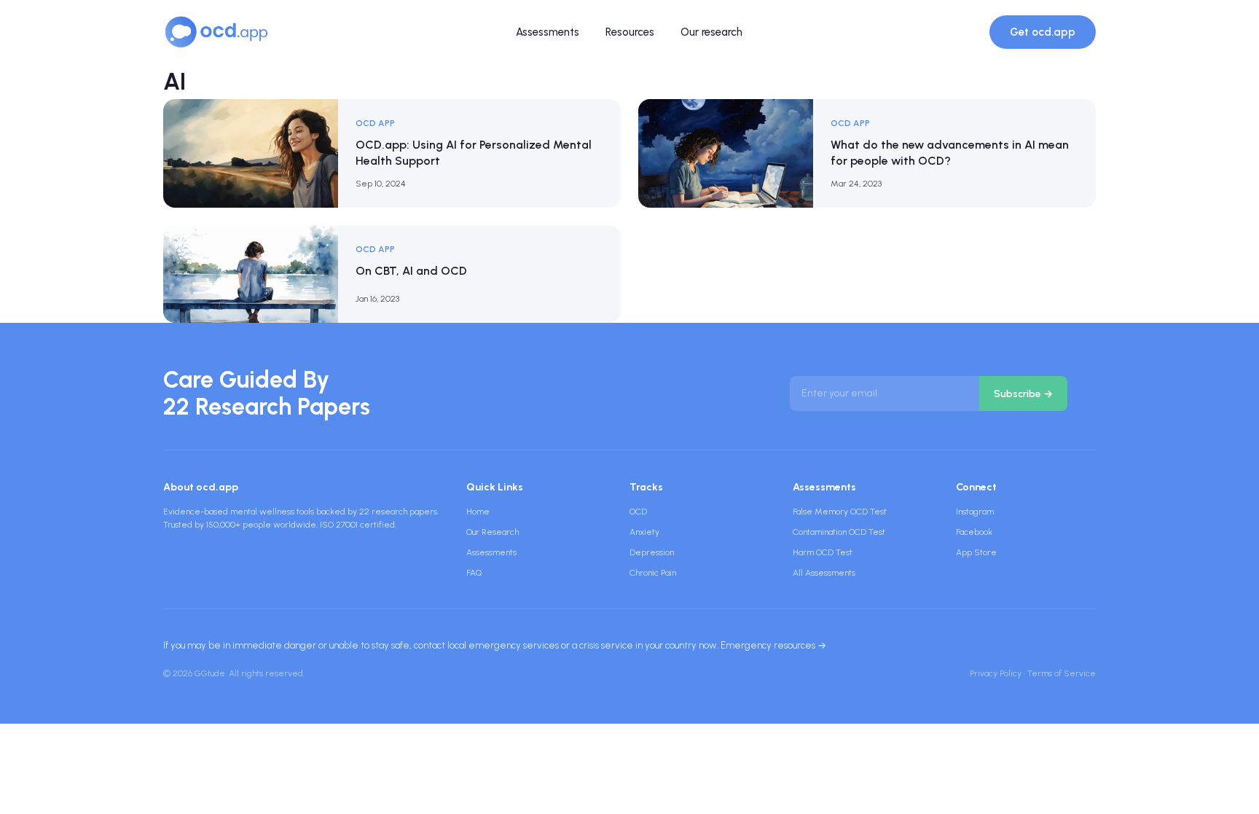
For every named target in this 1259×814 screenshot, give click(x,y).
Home (478, 511)
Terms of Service (1061, 673)
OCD (638, 511)
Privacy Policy (995, 673)
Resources (629, 32)
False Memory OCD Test (840, 511)
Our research (711, 32)
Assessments (547, 32)
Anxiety (644, 532)
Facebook (974, 532)
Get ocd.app (1042, 32)
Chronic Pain (653, 573)
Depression (652, 552)
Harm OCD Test (822, 552)
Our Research (492, 532)
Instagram (975, 511)
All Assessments (824, 573)
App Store (976, 552)
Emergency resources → (773, 645)
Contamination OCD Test (839, 532)
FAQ (474, 573)
